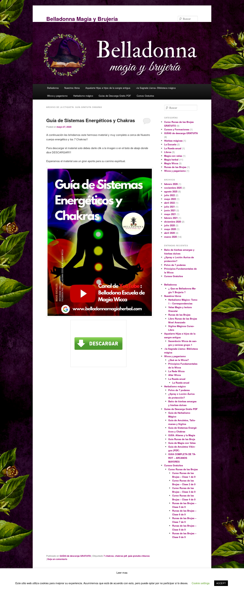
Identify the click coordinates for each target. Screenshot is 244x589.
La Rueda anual (172, 148)
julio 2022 (169, 195)
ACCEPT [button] (221, 583)
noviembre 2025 (173, 187)
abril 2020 (169, 232)
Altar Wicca (174, 375)
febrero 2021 (171, 218)
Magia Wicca (171, 163)
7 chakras (109, 555)
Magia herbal (171, 159)
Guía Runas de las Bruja (181, 439)
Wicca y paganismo (57, 95)
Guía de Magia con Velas (182, 443)
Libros (167, 152)
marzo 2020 (170, 236)
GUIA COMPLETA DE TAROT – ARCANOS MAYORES (182, 457)
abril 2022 (169, 202)
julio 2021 (169, 206)
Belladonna (53, 88)
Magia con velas (173, 155)
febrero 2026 (171, 184)
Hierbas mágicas (173, 140)
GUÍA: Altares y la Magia (181, 435)
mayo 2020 (170, 229)
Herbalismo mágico (83, 95)
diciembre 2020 (172, 221)
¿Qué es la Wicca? (178, 360)
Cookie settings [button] (201, 583)
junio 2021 (170, 210)
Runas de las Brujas (175, 167)
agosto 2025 (170, 191)
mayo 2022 (170, 199)
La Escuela (170, 144)
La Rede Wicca (176, 371)
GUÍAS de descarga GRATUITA (75, 555)
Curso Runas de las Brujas (183, 469)
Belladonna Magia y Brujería (82, 18)
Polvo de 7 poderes (175, 265)
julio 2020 (169, 225)
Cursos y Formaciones (176, 129)
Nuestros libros (72, 88)
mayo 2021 (170, 214)
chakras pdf (121, 555)
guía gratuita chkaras (139, 555)
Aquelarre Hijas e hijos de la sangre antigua (107, 88)
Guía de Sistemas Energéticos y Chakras (90, 120)
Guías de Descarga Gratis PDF (115, 95)
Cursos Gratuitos (145, 95)
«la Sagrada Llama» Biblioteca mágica (156, 88)
